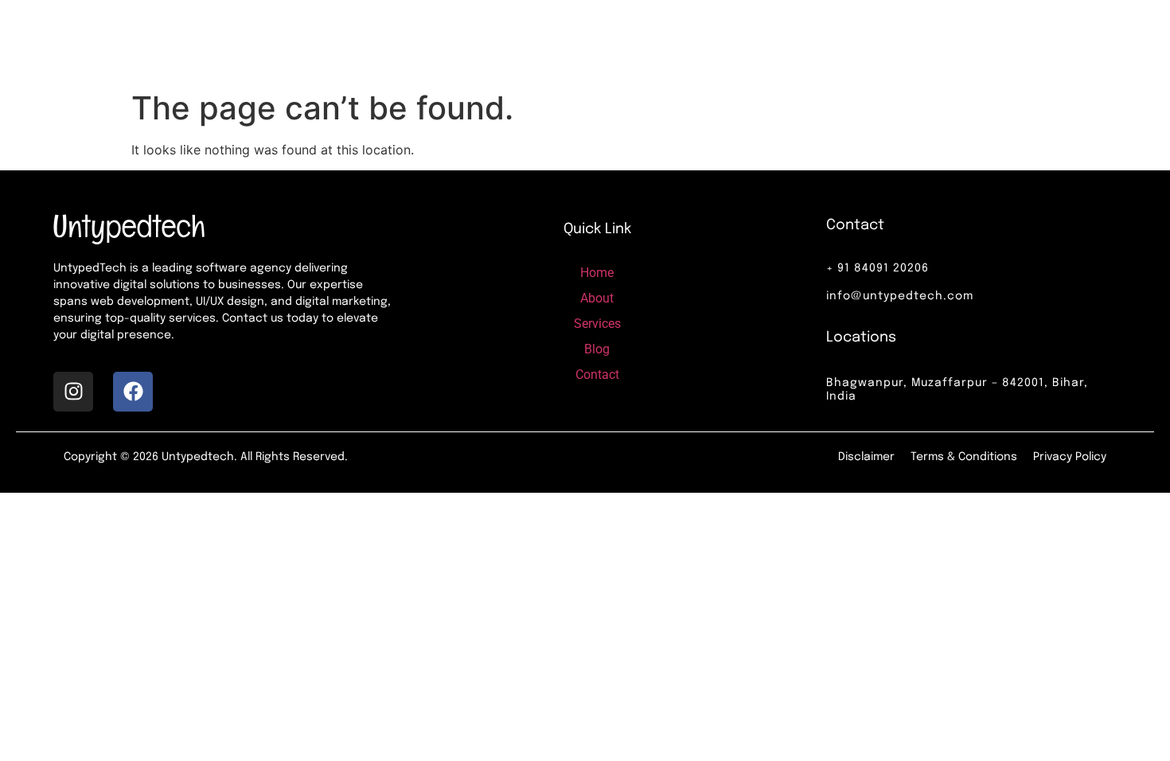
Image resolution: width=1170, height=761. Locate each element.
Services (649, 41)
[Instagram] (73, 392)
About (571, 41)
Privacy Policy (1069, 456)
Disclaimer (866, 456)
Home (503, 41)
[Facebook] (133, 392)
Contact (793, 41)
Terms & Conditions (964, 456)
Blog (721, 41)
